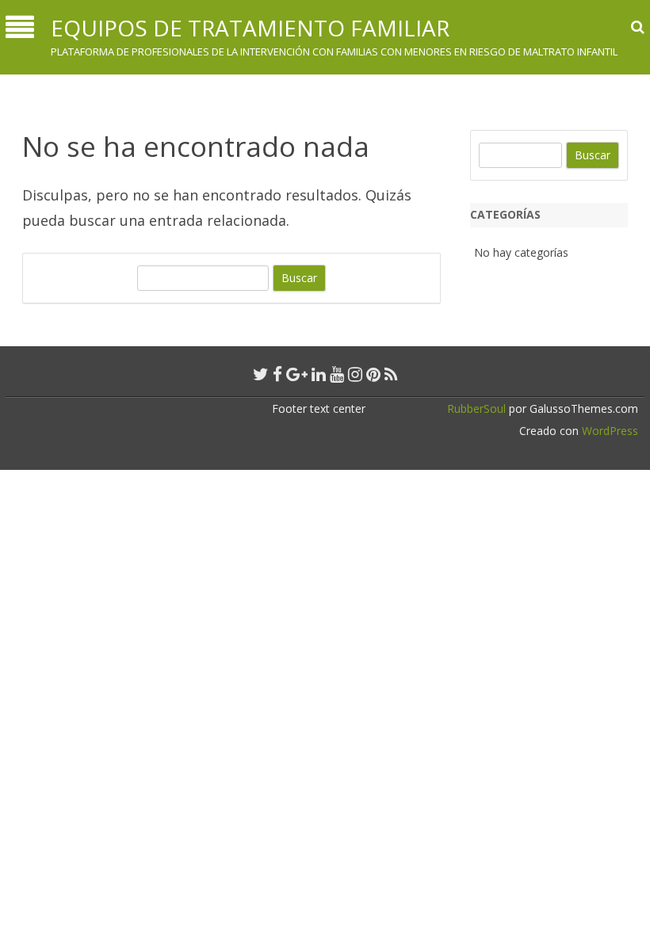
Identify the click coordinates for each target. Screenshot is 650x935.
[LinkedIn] (319, 374)
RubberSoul (476, 408)
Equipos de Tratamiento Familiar (250, 27)
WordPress (608, 430)
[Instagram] (355, 374)
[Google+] (297, 374)
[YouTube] (337, 374)
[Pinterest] (373, 374)
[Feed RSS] (391, 374)
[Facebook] (277, 374)
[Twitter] (261, 374)
